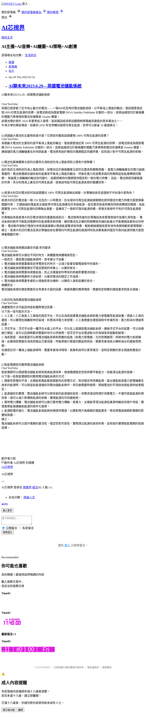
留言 (35, 487)
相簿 (11, 62)
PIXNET (46, 667)
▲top (4, 503)
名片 (11, 70)
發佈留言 (7, 532)
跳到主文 (7, 37)
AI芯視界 (13, 27)
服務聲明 (106, 667)
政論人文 (29, 497)
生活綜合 (30, 55)
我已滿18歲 (9, 710)
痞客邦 (27, 487)
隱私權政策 (93, 667)
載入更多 (7, 510)
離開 (20, 710)
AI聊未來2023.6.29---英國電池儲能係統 (45, 86)
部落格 (13, 66)
